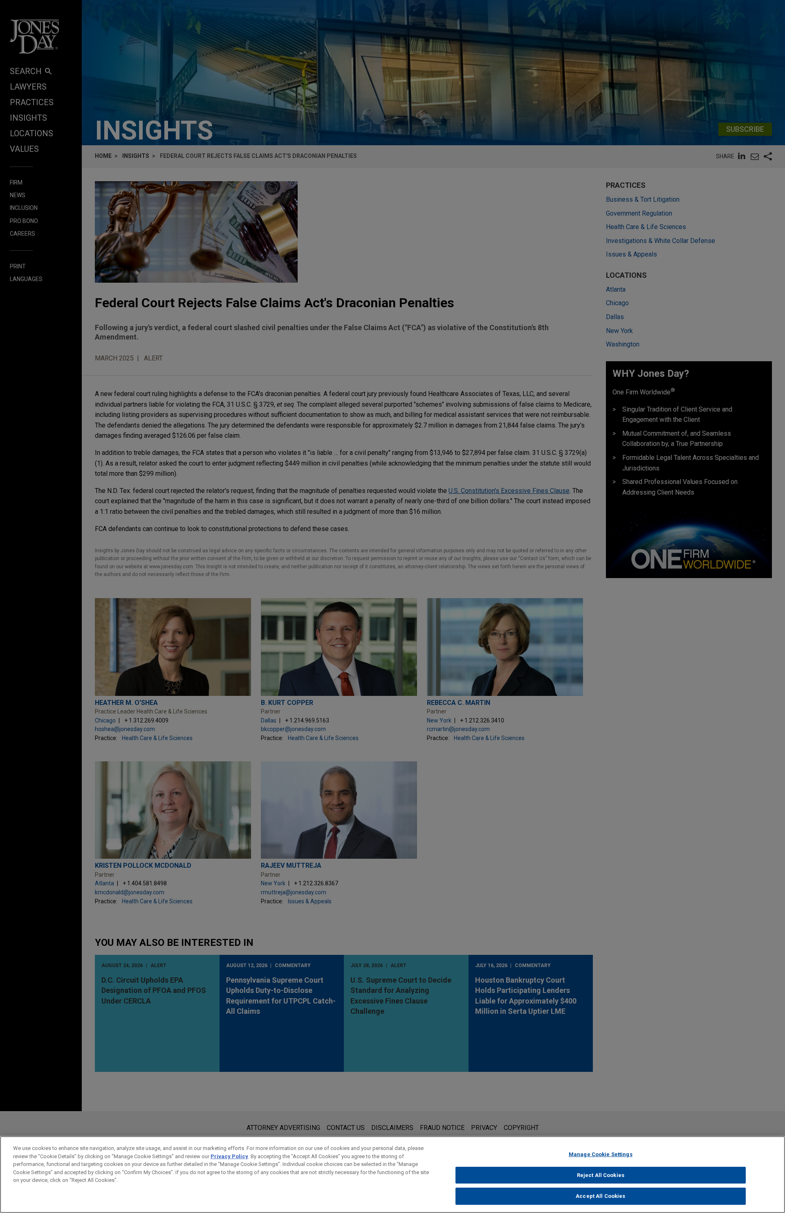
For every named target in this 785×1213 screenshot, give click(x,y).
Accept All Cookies (600, 1196)
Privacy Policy (229, 1156)
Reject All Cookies (600, 1175)
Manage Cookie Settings (600, 1154)
